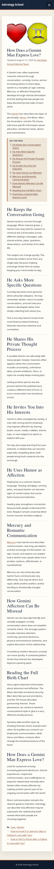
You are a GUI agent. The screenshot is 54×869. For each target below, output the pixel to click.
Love (12, 827)
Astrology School (12, 4)
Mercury (11, 542)
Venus (23, 117)
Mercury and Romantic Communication (24, 178)
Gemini (15, 113)
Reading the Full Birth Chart (26, 190)
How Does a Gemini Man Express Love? (25, 196)
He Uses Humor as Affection (27, 172)
